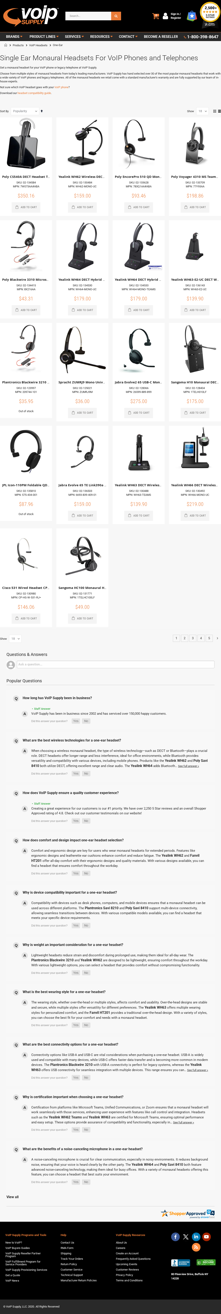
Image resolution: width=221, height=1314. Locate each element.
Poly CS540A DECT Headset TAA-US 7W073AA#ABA (42, 176)
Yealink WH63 (155, 1007)
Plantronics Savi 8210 (101, 908)
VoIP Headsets (38, 45)
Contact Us (67, 1242)
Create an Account (127, 1253)
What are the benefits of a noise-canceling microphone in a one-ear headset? (83, 1149)
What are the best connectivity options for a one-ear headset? (70, 1044)
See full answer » (188, 766)
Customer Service (71, 1269)
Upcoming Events (126, 1264)
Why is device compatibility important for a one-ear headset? (70, 892)
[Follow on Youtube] (206, 1237)
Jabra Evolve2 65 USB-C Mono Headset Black (150, 382)
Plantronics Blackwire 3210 (52, 960)
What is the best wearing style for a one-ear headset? (64, 992)
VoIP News (12, 1280)
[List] (219, 111)
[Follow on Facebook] (175, 1237)
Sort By (4, 111)
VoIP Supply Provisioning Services (26, 1269)
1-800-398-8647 (202, 36)
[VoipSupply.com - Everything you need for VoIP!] (31, 16)
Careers (120, 1248)
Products (18, 45)
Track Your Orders (72, 1258)
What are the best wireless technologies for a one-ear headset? (72, 740)
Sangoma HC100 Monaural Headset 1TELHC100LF (97, 587)
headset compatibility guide (34, 93)
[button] (76, 721)
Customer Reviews (127, 1269)
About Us (121, 1242)
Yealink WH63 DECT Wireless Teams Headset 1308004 (158, 485)
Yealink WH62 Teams (65, 1117)
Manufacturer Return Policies (79, 1280)
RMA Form (67, 1248)
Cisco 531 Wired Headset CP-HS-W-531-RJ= (36, 587)
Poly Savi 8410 (136, 908)
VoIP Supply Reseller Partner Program (23, 1255)
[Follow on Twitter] (186, 1238)
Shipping (66, 1253)
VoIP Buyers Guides (17, 1248)
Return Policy (69, 1264)
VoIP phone (61, 87)
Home (5, 45)
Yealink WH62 (175, 761)
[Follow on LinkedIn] (196, 1237)
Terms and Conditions (129, 1280)
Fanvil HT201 (100, 1013)
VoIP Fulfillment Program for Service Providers (22, 1263)
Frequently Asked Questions (133, 1258)
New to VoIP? (13, 1242)
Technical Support (72, 1275)
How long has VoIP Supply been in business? (57, 698)
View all (12, 1197)
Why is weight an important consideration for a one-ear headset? (73, 945)
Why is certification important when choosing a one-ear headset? (73, 1097)
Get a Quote (12, 1275)
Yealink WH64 (141, 766)
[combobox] (93, 16)
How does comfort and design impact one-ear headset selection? (73, 840)
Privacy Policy (124, 1275)
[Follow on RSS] (196, 1247)
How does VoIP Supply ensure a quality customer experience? (71, 793)
